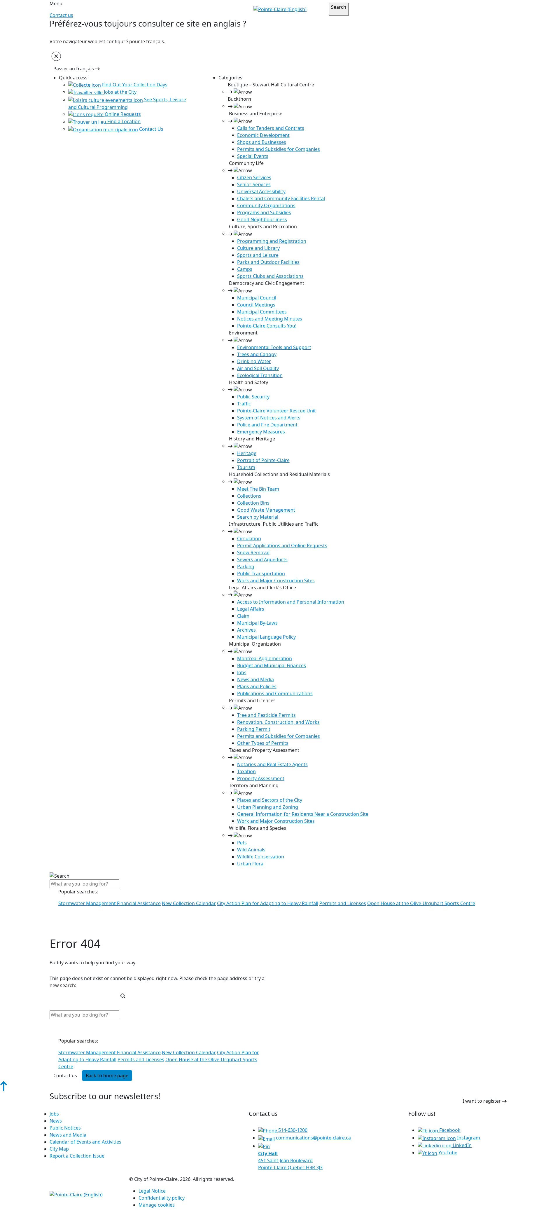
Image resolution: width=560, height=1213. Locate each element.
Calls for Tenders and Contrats (270, 128)
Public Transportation (261, 573)
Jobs (241, 672)
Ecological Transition (260, 375)
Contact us (61, 15)
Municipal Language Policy (266, 637)
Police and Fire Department (267, 424)
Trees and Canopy (256, 354)
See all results (69, 931)
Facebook (449, 1130)
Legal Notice (152, 1191)
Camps (244, 269)
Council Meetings (256, 304)
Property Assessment (260, 778)
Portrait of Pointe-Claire (263, 460)
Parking (245, 566)
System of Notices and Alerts (268, 417)
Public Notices (65, 1128)
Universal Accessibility (261, 191)
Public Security (253, 396)
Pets (242, 842)
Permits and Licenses (342, 903)
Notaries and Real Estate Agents (272, 764)
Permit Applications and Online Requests (282, 545)
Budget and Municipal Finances (271, 665)
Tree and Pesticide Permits (266, 715)
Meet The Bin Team (258, 489)
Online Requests (122, 114)
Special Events (252, 156)
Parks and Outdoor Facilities (268, 262)
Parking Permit (253, 729)
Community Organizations (266, 205)
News (56, 1121)
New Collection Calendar (189, 903)
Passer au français (74, 68)
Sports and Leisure (258, 255)
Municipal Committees (262, 312)
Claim (243, 616)
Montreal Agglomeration (264, 658)
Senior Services (254, 184)
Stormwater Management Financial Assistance (109, 903)
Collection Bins (253, 503)
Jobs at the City (119, 92)
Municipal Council (256, 297)
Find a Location (123, 121)
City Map (59, 1149)
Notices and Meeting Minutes (269, 319)
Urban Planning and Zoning (267, 807)
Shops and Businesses (261, 142)
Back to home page (107, 1075)
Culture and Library (258, 248)
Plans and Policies (256, 686)
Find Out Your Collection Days (134, 84)
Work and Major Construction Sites (276, 580)
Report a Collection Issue (77, 1156)
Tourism (246, 467)
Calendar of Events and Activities (85, 1142)
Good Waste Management (266, 510)
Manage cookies (157, 1205)
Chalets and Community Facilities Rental (281, 198)
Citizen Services (254, 177)
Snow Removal (253, 552)
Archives (246, 630)
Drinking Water (254, 361)
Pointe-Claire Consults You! (266, 326)
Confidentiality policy (162, 1198)
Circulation (249, 538)
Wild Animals (251, 849)
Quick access (73, 77)
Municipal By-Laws (257, 623)
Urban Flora (250, 863)
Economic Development (263, 135)
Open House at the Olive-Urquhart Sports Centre (421, 903)
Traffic (244, 403)
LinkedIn (462, 1145)
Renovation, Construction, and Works (278, 722)
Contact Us (150, 129)
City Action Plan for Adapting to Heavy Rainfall (267, 903)
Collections (249, 496)
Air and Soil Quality (258, 368)
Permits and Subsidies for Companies (278, 149)
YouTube (447, 1152)
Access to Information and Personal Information (290, 602)
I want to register (482, 1101)
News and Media (255, 679)
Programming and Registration (271, 241)
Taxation (246, 771)
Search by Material (257, 517)
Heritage (246, 453)
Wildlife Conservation (260, 856)
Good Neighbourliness (262, 219)
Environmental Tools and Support (274, 347)
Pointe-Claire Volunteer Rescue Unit (276, 410)
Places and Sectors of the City (269, 800)
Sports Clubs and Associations (270, 276)
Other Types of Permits (262, 743)
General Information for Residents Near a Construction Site (302, 814)
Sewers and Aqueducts (262, 559)
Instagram (468, 1137)
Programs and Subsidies (264, 212)
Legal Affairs (250, 609)
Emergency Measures (261, 431)
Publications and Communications (275, 693)
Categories (230, 77)
